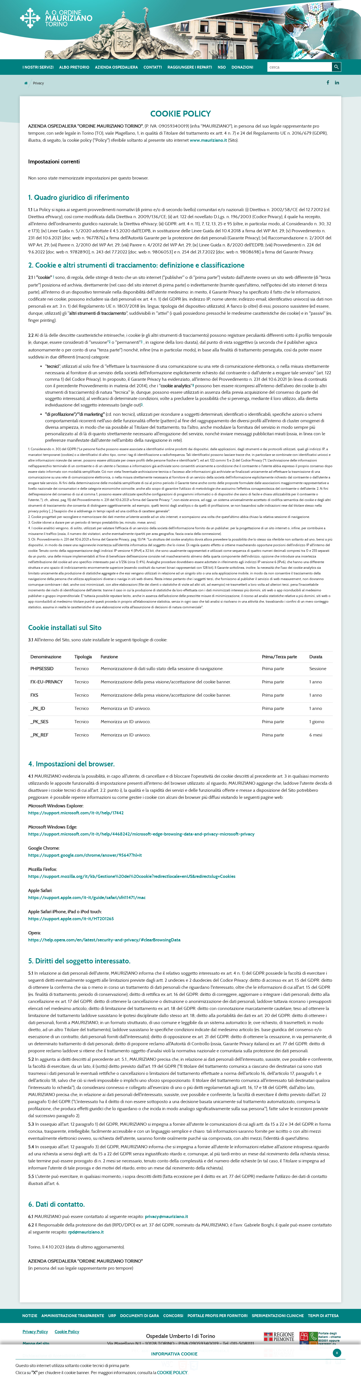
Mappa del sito (36, 1343)
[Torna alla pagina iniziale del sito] (26, 83)
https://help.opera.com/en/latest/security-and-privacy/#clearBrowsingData (104, 940)
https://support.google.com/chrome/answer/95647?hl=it (85, 855)
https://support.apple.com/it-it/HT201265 (71, 918)
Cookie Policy (67, 1331)
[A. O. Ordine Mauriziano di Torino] (62, 17)
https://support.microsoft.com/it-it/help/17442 (76, 812)
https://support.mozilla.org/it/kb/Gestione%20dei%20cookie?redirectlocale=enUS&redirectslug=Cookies (131, 876)
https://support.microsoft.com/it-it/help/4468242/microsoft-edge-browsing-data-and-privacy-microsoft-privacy (141, 834)
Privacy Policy (35, 1331)
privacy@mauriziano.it (166, 1216)
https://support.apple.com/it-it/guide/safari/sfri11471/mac (87, 897)
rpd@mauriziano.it (86, 1232)
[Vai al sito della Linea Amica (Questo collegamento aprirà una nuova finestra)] (320, 1340)
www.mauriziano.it (208, 140)
